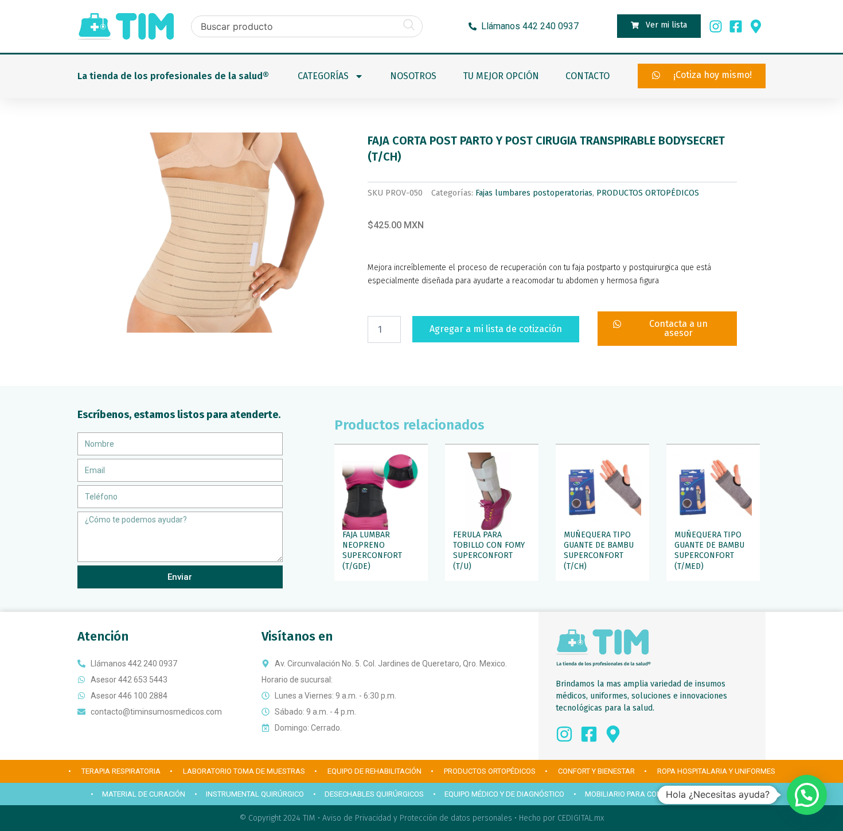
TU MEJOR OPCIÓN (501, 76)
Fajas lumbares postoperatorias (533, 193)
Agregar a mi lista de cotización (496, 328)
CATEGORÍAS (323, 76)
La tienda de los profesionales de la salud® (173, 76)
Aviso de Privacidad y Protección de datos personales (417, 818)
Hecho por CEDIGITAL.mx (561, 818)
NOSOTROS (413, 76)
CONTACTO (587, 76)
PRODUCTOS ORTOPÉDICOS (647, 193)
